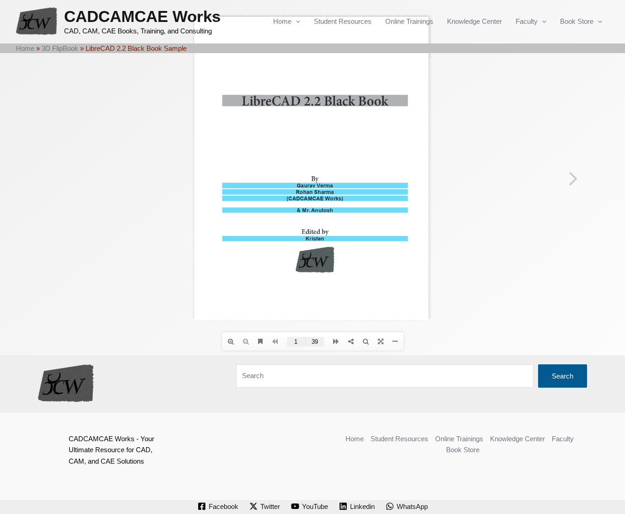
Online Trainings (409, 21)
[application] (295, 21)
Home (282, 21)
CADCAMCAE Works (142, 16)
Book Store (576, 21)
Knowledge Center (474, 21)
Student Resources (343, 21)
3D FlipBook (60, 48)
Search (562, 376)
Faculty (527, 21)
